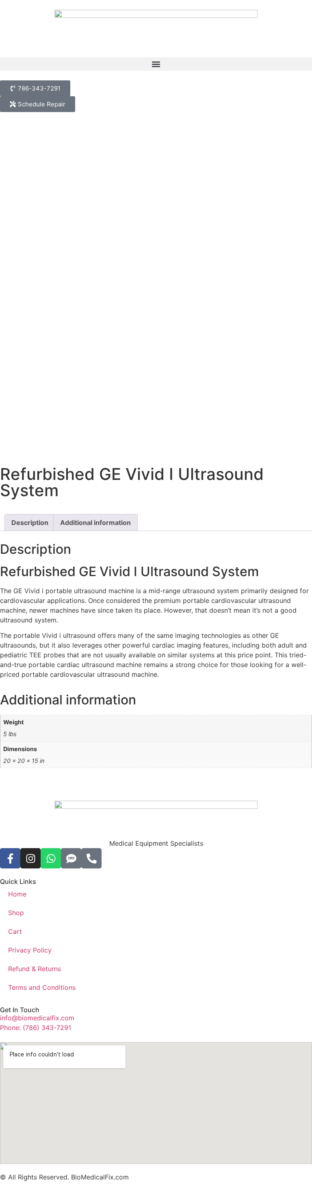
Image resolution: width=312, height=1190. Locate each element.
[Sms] (71, 858)
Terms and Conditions (42, 987)
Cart (15, 931)
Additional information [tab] (95, 522)
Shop (16, 913)
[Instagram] (30, 858)
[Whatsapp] (51, 858)
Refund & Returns (34, 969)
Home (17, 894)
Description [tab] (29, 522)
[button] (156, 64)
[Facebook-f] (10, 858)
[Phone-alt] (91, 858)
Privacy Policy (30, 950)
